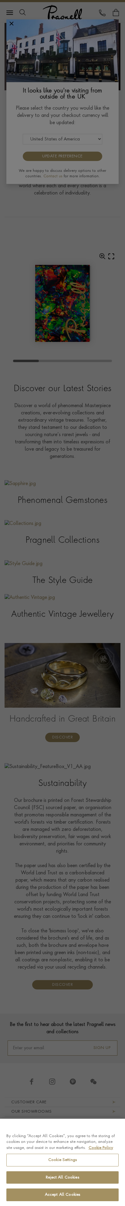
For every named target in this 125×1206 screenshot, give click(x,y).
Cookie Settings (62, 1160)
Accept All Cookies (62, 1195)
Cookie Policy (101, 1148)
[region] (62, 1162)
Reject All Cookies (62, 1177)
